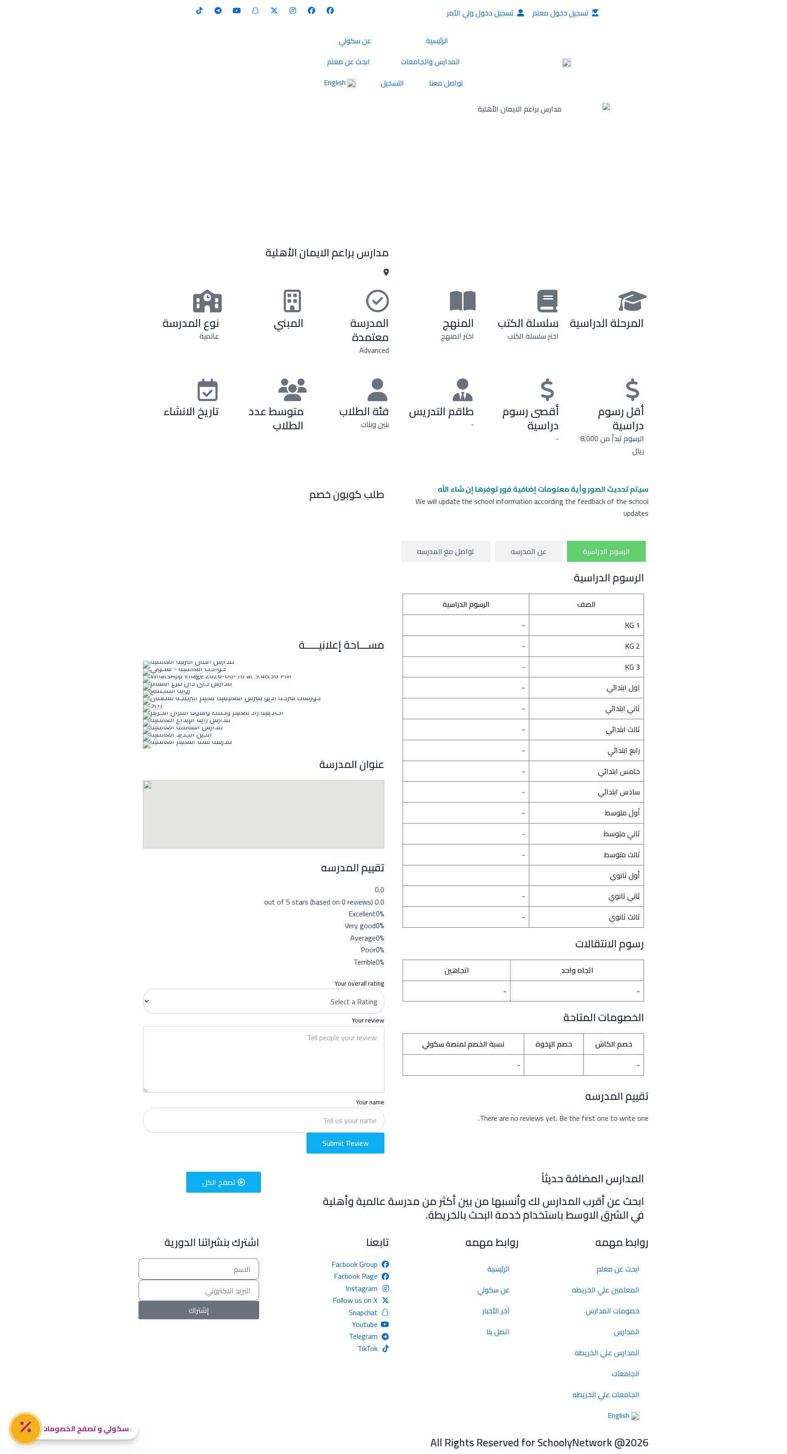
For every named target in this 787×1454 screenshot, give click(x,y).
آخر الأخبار (496, 1310)
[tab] (606, 551)
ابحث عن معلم (348, 61)
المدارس (626, 1331)
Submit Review (345, 1143)
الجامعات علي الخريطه (605, 1394)
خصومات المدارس (612, 1310)
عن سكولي (355, 40)
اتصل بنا (498, 1331)
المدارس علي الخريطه (607, 1352)
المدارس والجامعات (430, 61)
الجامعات (625, 1373)
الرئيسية (437, 40)
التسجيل (392, 83)
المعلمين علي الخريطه (605, 1289)
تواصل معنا (446, 83)
